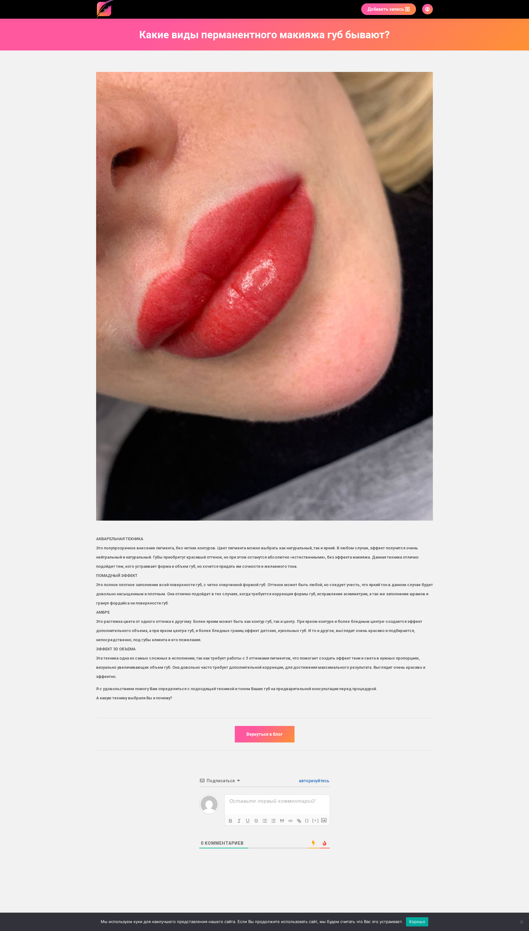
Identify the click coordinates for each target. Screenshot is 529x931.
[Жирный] (230, 820)
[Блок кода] (290, 820)
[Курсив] (239, 820)
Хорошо (417, 921)
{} (307, 820)
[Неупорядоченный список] (273, 820)
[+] (315, 820)
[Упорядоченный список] (265, 820)
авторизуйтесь (313, 780)
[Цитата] (282, 820)
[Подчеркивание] (247, 820)
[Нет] (521, 922)
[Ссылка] (299, 820)
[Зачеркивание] (256, 820)
